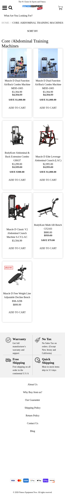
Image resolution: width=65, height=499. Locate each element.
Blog (32, 431)
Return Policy (32, 415)
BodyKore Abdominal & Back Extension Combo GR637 (17, 156)
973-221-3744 (34, 447)
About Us (32, 384)
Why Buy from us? (32, 392)
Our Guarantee (32, 400)
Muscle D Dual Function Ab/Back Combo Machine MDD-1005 (17, 84)
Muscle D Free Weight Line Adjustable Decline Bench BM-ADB (17, 297)
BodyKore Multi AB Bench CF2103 (48, 227)
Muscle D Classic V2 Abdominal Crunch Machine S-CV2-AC (17, 233)
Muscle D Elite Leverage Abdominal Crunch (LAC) (48, 158)
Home (5, 22)
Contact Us (32, 423)
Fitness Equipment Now (28, 492)
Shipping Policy (33, 407)
